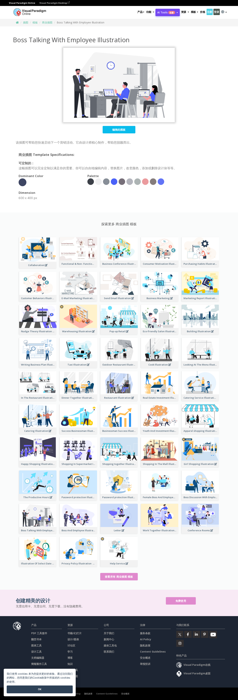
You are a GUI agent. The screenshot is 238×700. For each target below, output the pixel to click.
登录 (216, 12)
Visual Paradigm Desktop (53, 2)
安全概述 (145, 657)
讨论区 (71, 645)
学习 (70, 651)
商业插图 (47, 22)
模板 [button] (193, 12)
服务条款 (145, 633)
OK (39, 689)
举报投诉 (145, 664)
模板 (35, 22)
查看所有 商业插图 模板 (119, 576)
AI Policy (145, 639)
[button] (150, 12)
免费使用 (181, 601)
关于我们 (109, 633)
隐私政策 (145, 645)
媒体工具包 (110, 645)
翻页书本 (36, 639)
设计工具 (36, 651)
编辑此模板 (119, 129)
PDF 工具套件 (39, 633)
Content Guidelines (153, 651)
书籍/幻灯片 (74, 633)
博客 (70, 657)
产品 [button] (139, 12)
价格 (202, 12)
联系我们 (109, 651)
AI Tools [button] (165, 12)
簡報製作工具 (39, 664)
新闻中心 (109, 639)
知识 (70, 664)
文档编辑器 (37, 657)
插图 (25, 22)
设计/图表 (73, 639)
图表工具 (36, 645)
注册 (209, 12)
